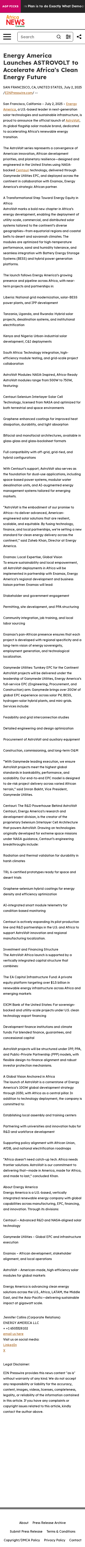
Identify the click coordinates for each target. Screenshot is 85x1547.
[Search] (58, 36)
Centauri (22, 170)
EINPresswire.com (18, 93)
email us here (13, 1334)
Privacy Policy (54, 1540)
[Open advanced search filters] (68, 36)
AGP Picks (10, 6)
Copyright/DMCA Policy (22, 1540)
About (23, 1523)
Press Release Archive (49, 1523)
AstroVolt (72, 120)
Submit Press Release (26, 1531)
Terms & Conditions (60, 1531)
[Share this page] (79, 37)
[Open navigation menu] (7, 37)
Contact (75, 1540)
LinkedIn (10, 1345)
